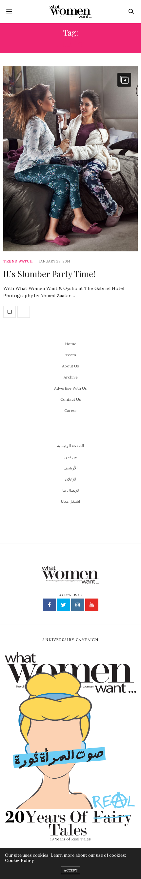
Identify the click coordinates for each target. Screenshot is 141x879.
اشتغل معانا (70, 501)
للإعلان (70, 479)
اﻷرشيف (70, 467)
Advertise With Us (70, 388)
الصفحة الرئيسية (70, 445)
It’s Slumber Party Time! (49, 273)
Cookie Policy (19, 860)
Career (70, 410)
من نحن (70, 456)
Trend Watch (17, 261)
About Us (70, 365)
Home (70, 343)
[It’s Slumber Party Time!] (70, 158)
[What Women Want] (71, 11)
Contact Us (70, 399)
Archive (71, 377)
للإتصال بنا (70, 490)
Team (70, 354)
